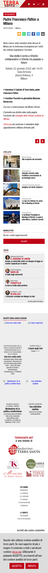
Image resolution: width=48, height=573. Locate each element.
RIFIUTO (32, 566)
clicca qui (16, 551)
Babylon (14, 272)
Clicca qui (7, 124)
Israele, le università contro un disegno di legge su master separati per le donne (24, 262)
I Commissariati (24, 502)
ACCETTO (17, 566)
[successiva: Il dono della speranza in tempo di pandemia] (43, 141)
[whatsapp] (24, 35)
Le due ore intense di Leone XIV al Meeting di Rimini (32, 202)
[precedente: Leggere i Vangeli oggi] (37, 141)
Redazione (24, 490)
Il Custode (24, 499)
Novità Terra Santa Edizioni (14, 318)
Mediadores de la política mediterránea (13, 410)
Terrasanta (24, 515)
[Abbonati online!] (33, 4)
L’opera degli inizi (35, 348)
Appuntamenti (10, 14)
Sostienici (24, 505)
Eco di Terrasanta (24, 519)
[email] (19, 35)
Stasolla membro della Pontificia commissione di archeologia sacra (31, 175)
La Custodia (24, 496)
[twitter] (38, 35)
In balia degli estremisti (14, 274)
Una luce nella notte (12, 356)
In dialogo (15, 294)
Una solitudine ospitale (35, 408)
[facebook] (33, 35)
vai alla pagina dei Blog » (35, 301)
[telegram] (28, 35)
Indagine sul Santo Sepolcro (32, 187)
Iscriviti (24, 241)
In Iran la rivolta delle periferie (16, 285)
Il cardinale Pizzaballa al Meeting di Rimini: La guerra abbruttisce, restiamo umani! (32, 217)
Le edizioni (24, 493)
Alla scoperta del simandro (32, 159)
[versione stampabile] (43, 35)
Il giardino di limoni (20, 258)
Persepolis (15, 283)
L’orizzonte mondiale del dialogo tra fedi (20, 296)
